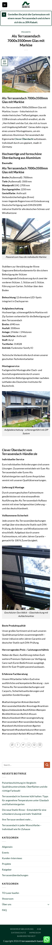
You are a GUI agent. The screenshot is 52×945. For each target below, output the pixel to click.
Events (5, 852)
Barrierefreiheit (26, 936)
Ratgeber (7, 869)
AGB (39, 929)
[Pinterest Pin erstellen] (34, 745)
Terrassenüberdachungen (15, 875)
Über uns (6, 904)
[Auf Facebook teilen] (17, 745)
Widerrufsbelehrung (22, 929)
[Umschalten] (48, 904)
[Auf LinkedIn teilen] (39, 745)
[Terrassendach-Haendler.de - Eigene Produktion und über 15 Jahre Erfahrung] (26, 5)
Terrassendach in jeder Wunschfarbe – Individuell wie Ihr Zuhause (21, 827)
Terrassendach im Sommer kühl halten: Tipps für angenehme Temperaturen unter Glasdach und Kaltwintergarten (25, 800)
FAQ (4, 910)
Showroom (7, 898)
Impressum (35, 932)
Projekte (26, 32)
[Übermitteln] (47, 765)
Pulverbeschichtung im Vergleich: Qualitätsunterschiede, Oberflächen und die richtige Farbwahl (24, 786)
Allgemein (7, 846)
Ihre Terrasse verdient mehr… (17, 819)
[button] (4, 4)
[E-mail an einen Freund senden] (28, 745)
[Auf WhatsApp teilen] (12, 745)
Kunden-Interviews (12, 858)
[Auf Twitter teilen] (23, 745)
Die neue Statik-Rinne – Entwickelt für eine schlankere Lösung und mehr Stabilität (24, 811)
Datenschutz (18, 932)
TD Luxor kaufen (10, 892)
